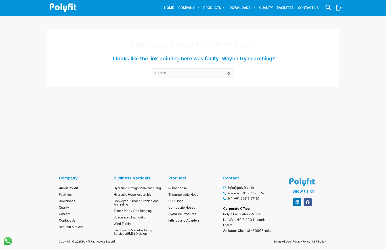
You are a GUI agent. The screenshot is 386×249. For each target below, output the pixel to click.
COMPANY (186, 8)
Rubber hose (177, 188)
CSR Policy (319, 241)
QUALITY (266, 8)
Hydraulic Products (182, 214)
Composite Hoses (181, 208)
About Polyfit (68, 188)
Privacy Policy (302, 241)
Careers (65, 214)
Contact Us (67, 220)
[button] (197, 7)
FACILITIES (285, 8)
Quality (64, 208)
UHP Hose (175, 201)
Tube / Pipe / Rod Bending (133, 211)
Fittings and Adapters (184, 220)
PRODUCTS (212, 8)
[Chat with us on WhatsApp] (8, 241)
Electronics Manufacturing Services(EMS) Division (133, 232)
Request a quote (71, 227)
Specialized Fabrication (130, 217)
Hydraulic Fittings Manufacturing (137, 188)
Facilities (65, 195)
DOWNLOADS (240, 8)
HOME (169, 8)
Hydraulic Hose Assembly (132, 195)
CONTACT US (308, 8)
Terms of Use (282, 241)
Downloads (67, 201)
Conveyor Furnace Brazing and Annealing (136, 202)
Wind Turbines (124, 224)
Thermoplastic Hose (183, 195)
